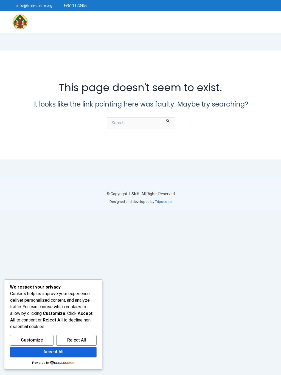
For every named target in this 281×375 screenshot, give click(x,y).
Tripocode (163, 202)
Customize (32, 340)
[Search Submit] (168, 120)
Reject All (76, 340)
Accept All (53, 351)
